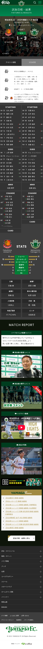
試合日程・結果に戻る (21, 538)
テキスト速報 (11, 62)
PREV (6, 53)
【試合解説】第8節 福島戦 (14, 498)
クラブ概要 (4, 615)
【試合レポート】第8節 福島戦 (16, 501)
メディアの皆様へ (29, 620)
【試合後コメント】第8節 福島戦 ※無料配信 (21, 505)
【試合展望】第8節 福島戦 (14, 528)
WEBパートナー (15, 644)
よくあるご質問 (14, 615)
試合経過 (32, 62)
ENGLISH (4, 607)
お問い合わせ (25, 615)
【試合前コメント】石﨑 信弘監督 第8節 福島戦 (22, 524)
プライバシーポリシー (7, 620)
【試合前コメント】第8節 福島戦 (16, 521)
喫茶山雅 (4, 602)
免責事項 (18, 620)
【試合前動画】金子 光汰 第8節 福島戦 (18, 518)
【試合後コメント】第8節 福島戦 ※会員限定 (21, 508)
